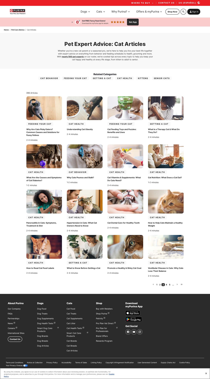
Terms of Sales (81, 362)
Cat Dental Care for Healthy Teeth (123, 223)
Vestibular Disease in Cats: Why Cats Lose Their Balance (165, 269)
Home (6, 30)
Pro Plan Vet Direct (105, 323)
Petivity (99, 318)
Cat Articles (72, 350)
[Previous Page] (153, 284)
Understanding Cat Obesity (80, 129)
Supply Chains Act (168, 362)
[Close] (72, 22)
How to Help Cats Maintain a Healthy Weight (165, 224)
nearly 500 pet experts (73, 56)
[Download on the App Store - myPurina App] (132, 312)
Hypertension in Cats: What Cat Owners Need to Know (82, 224)
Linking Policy (96, 362)
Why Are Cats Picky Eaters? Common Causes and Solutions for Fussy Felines (42, 132)
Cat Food (71, 309)
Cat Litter (71, 323)
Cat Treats (71, 313)
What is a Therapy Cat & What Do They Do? (164, 130)
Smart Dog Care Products (44, 329)
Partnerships (13, 318)
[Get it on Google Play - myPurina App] (133, 319)
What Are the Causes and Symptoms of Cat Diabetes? (43, 179)
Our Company (14, 309)
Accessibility (66, 362)
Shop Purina (101, 313)
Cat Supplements (74, 318)
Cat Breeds (72, 346)
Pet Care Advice (17, 30)
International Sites (16, 333)
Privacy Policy (52, 362)
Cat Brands (72, 341)
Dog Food (41, 309)
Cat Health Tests (74, 328)
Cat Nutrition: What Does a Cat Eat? (165, 177)
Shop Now (172, 11)
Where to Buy (140, 3)
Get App (133, 22)
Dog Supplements (45, 318)
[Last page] (181, 284)
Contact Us (15, 339)
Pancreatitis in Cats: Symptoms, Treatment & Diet (41, 224)
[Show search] (183, 12)
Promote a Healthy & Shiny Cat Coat (124, 268)
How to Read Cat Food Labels (40, 268)
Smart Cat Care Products (74, 334)
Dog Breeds (42, 341)
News (10, 323)
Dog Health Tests (45, 323)
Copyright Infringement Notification (120, 362)
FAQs (10, 313)
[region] (105, 373)
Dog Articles (43, 346)
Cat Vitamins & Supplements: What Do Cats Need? (124, 179)
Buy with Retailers (104, 309)
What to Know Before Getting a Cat (83, 268)
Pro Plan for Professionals (102, 329)
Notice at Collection (35, 362)
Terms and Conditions (14, 362)
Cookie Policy (184, 362)
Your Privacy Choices (14, 365)
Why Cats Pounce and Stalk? (80, 177)
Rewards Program (104, 341)
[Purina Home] (18, 11)
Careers (11, 328)
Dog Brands (42, 336)
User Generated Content (147, 362)
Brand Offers (102, 336)
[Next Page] (177, 284)
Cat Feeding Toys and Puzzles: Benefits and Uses (121, 130)
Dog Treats (42, 313)
